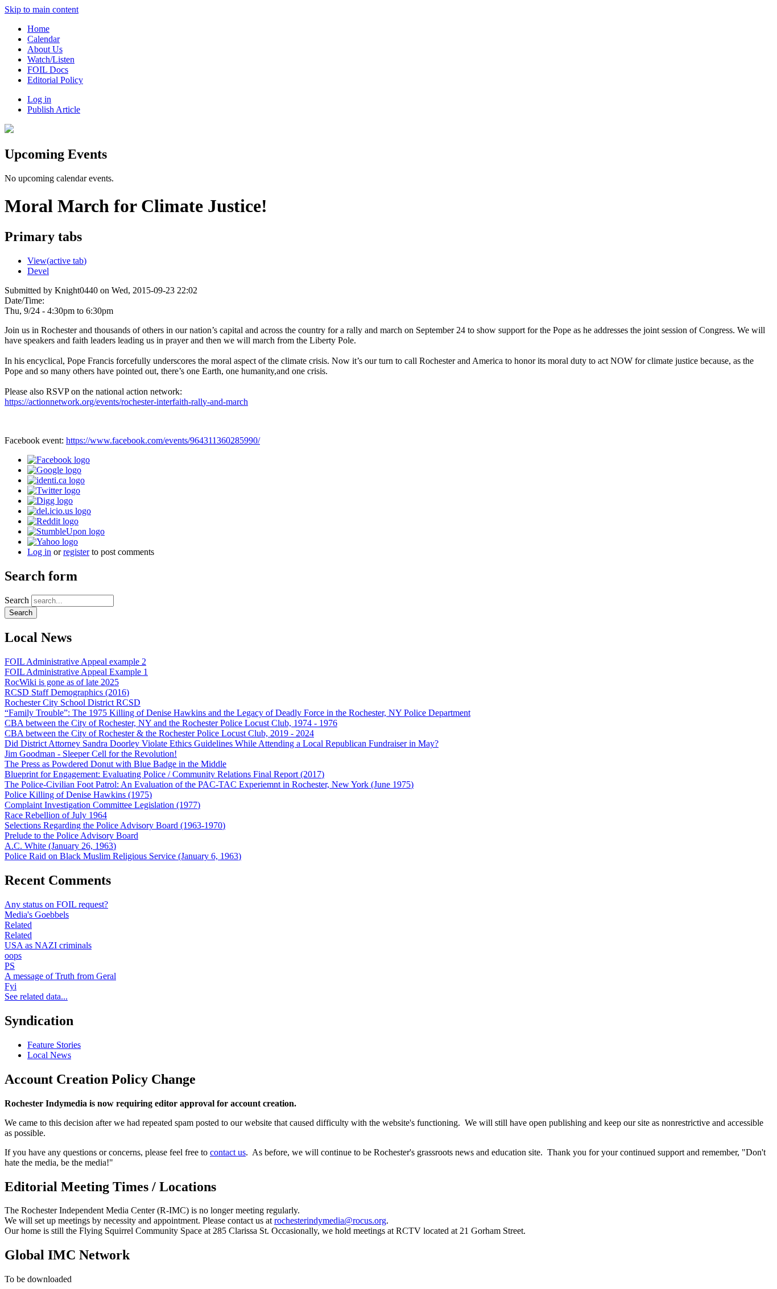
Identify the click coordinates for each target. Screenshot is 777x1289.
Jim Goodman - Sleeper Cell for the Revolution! (91, 754)
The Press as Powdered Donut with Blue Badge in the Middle (115, 764)
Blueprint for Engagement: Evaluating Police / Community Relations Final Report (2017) (164, 774)
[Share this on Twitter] (53, 490)
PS (10, 966)
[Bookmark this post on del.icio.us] (59, 511)
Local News (49, 1055)
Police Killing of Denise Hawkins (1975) (78, 794)
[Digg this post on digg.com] (50, 500)
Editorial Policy (55, 80)
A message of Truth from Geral (60, 976)
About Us (45, 49)
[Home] (9, 130)
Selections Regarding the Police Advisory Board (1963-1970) (115, 825)
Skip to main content (41, 9)
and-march (126, 402)
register (76, 552)
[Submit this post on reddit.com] (52, 521)
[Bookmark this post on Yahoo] (52, 541)
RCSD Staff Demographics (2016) (67, 692)
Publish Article (53, 109)
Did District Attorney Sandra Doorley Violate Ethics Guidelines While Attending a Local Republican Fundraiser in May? (222, 743)
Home (38, 29)
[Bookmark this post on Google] (54, 470)
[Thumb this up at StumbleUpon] (66, 531)
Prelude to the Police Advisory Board (71, 835)
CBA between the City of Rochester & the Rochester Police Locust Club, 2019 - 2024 (159, 733)
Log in (39, 99)
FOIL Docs (47, 69)
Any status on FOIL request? (56, 904)
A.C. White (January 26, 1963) (60, 846)
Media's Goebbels (37, 914)
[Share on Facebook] (58, 460)
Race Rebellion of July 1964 (56, 815)
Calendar (43, 39)
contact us (228, 1152)
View (56, 261)
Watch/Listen (51, 59)
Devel (38, 271)
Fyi (10, 986)
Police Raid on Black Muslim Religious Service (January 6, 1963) (123, 856)
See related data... (36, 996)
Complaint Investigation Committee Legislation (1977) (102, 805)
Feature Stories (54, 1045)
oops (13, 955)
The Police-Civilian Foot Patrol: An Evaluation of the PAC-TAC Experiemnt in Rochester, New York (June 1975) (209, 784)
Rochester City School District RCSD (72, 702)
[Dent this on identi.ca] (56, 480)
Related (18, 925)
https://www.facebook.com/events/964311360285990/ (163, 440)
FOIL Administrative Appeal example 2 (75, 661)
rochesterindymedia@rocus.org (330, 1220)
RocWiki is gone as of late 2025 (62, 682)
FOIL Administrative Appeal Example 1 (76, 672)
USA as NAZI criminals (48, 945)
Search (18, 600)
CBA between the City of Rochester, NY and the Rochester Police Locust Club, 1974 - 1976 (171, 723)
